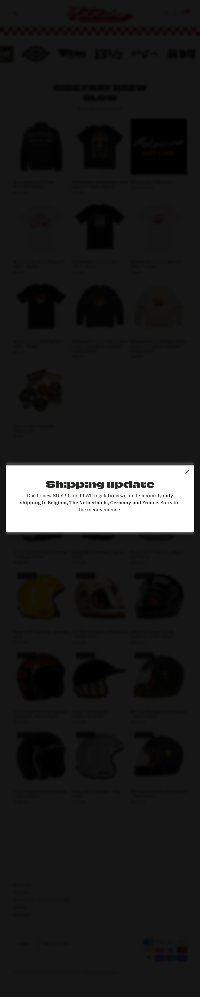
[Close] (187, 472)
